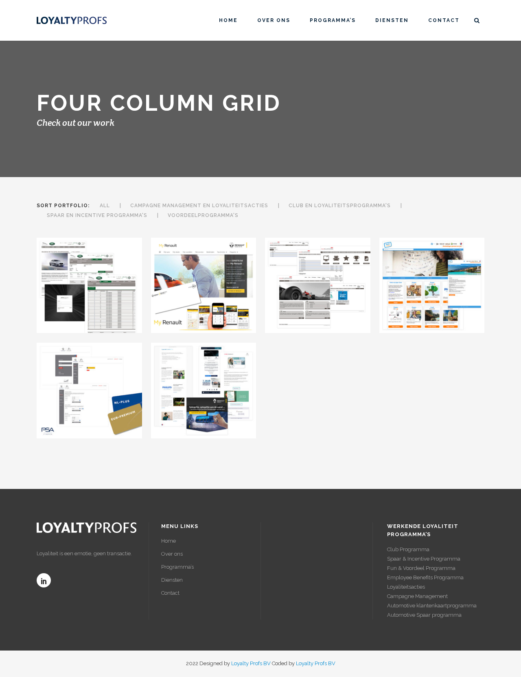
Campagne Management (417, 596)
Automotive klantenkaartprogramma (432, 606)
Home (168, 541)
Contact (170, 593)
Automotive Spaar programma (424, 615)
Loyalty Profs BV (251, 663)
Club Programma (408, 549)
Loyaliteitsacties (406, 587)
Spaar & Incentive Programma (423, 559)
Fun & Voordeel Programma (421, 568)
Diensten (172, 580)
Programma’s (177, 567)
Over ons (172, 554)
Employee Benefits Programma (425, 577)
